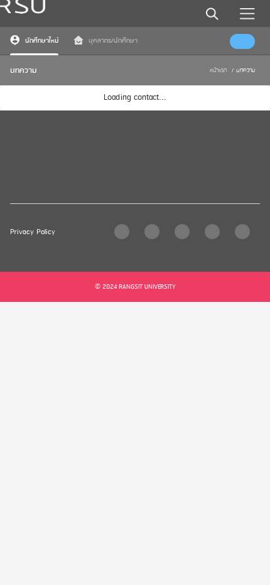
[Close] (206, 17)
